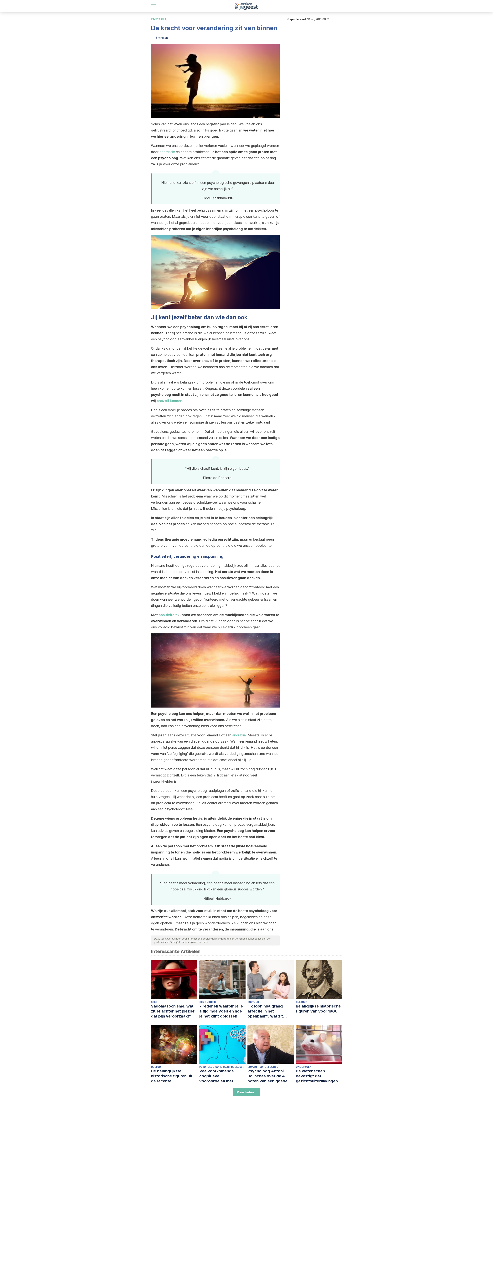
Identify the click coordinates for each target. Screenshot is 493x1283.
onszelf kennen (169, 401)
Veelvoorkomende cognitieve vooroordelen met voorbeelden (216, 1076)
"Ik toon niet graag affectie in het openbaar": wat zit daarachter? (265, 1011)
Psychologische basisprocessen (221, 1066)
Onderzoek (303, 1066)
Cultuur (253, 1002)
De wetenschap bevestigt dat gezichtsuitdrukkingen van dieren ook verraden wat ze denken (319, 1076)
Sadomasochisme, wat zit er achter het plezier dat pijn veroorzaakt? (173, 1011)
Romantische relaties (262, 1066)
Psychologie (158, 18)
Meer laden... (246, 1092)
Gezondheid (207, 1002)
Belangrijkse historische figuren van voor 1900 (318, 1008)
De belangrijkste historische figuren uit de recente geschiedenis (171, 1076)
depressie (167, 152)
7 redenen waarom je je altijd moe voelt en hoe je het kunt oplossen (221, 1011)
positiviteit (167, 615)
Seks (154, 1002)
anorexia (239, 735)
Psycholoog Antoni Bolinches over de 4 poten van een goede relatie (267, 1076)
